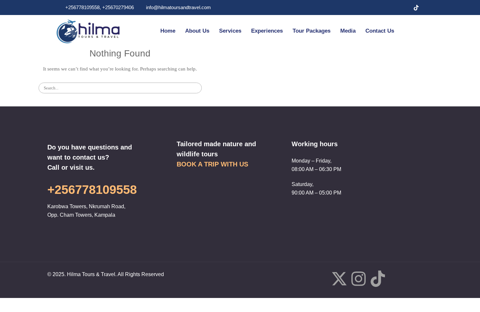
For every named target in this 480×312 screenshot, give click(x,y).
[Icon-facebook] (320, 279)
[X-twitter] (339, 280)
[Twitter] (390, 7)
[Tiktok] (378, 280)
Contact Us (379, 31)
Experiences (267, 31)
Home (167, 31)
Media (348, 31)
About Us (197, 31)
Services (230, 31)
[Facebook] (377, 7)
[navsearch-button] (413, 31)
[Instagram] (403, 7)
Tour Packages (311, 31)
